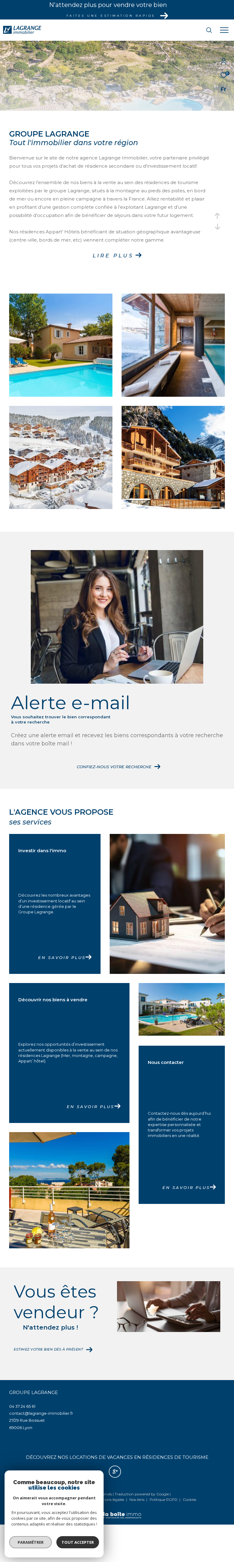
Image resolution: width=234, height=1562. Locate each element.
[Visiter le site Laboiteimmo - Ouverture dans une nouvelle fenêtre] (117, 1511)
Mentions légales (110, 1499)
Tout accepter (78, 1542)
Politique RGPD (164, 1499)
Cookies (189, 1499)
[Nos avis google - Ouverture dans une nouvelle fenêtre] (115, 1472)
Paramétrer (31, 1542)
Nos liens (137, 1499)
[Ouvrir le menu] (224, 30)
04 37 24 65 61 (22, 1406)
